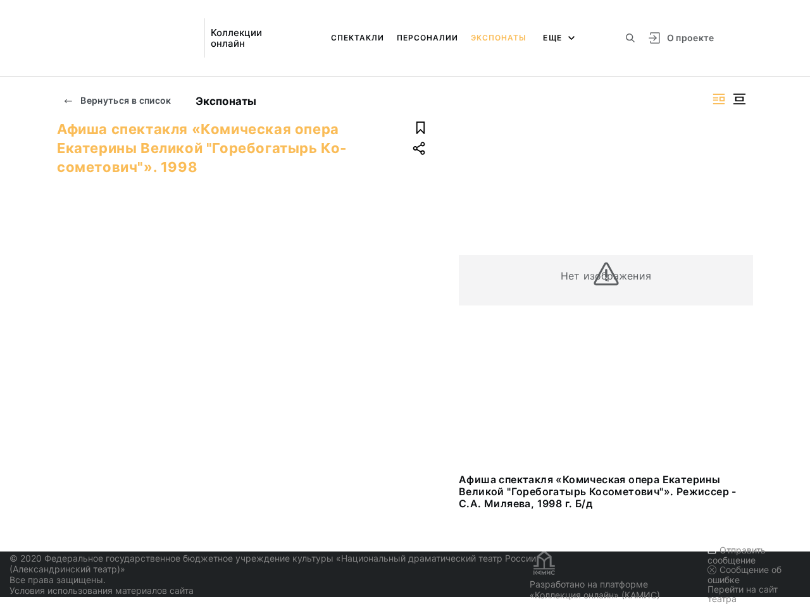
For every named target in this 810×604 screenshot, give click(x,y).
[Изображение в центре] (739, 99)
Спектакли (357, 37)
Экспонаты (498, 37)
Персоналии (427, 37)
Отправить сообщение (736, 555)
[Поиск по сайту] (630, 38)
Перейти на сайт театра (742, 594)
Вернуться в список (124, 100)
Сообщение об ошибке (744, 574)
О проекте (690, 37)
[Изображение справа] (719, 99)
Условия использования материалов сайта (101, 590)
